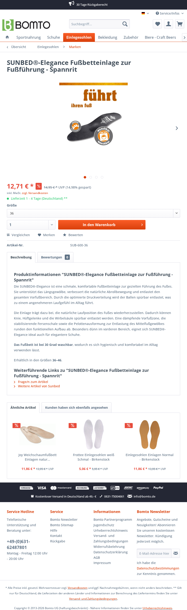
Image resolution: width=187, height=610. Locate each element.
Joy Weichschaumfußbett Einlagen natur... (37, 457)
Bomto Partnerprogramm (113, 519)
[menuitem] (99, 23)
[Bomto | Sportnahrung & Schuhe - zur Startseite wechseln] (26, 25)
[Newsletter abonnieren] (175, 553)
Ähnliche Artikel (23, 407)
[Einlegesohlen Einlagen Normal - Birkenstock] (149, 434)
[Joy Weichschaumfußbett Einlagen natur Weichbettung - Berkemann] (37, 434)
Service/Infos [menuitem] (169, 13)
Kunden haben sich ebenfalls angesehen (76, 407)
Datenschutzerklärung (111, 552)
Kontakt (56, 535)
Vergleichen (20, 235)
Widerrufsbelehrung (109, 546)
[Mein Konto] (168, 23)
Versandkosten (78, 588)
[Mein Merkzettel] (157, 23)
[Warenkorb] (179, 23)
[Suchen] (125, 23)
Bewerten (75, 235)
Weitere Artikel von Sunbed (38, 386)
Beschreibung (21, 257)
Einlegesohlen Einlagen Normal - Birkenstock (150, 457)
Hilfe (53, 530)
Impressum (102, 563)
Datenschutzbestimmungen (158, 568)
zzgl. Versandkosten (35, 193)
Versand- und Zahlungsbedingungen (111, 538)
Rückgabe (57, 541)
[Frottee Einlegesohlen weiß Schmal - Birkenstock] (93, 434)
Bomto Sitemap (61, 525)
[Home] (7, 37)
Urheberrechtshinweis (111, 530)
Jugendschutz (104, 525)
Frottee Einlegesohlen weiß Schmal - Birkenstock (93, 457)
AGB (97, 557)
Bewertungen (54, 257)
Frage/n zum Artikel (32, 382)
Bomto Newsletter (64, 519)
